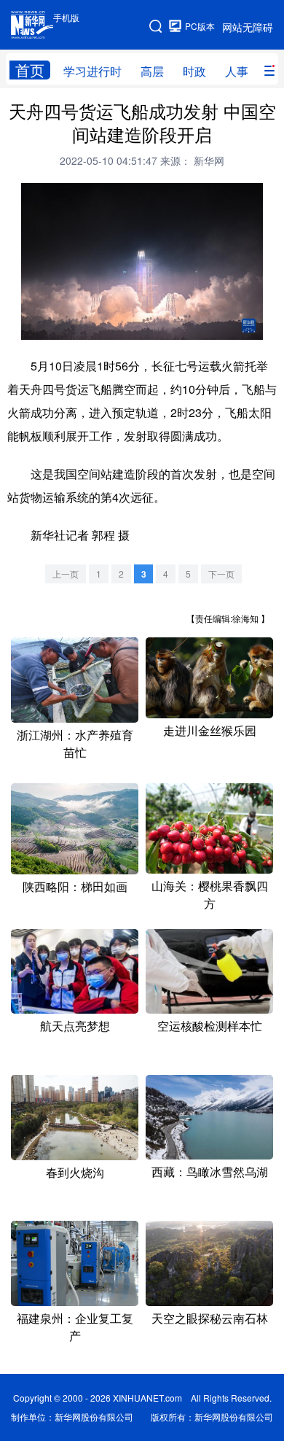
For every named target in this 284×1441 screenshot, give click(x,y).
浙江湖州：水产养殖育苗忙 (75, 743)
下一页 (221, 573)
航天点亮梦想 (75, 1025)
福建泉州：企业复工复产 (75, 1327)
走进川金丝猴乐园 (209, 730)
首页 (29, 70)
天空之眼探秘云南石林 (209, 1318)
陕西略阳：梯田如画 (75, 886)
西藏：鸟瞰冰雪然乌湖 (209, 1171)
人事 (236, 71)
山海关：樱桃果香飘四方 (209, 894)
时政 (194, 71)
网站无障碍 (247, 27)
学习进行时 (92, 71)
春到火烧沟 (75, 1172)
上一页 (65, 573)
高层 (152, 71)
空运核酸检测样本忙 (209, 1025)
